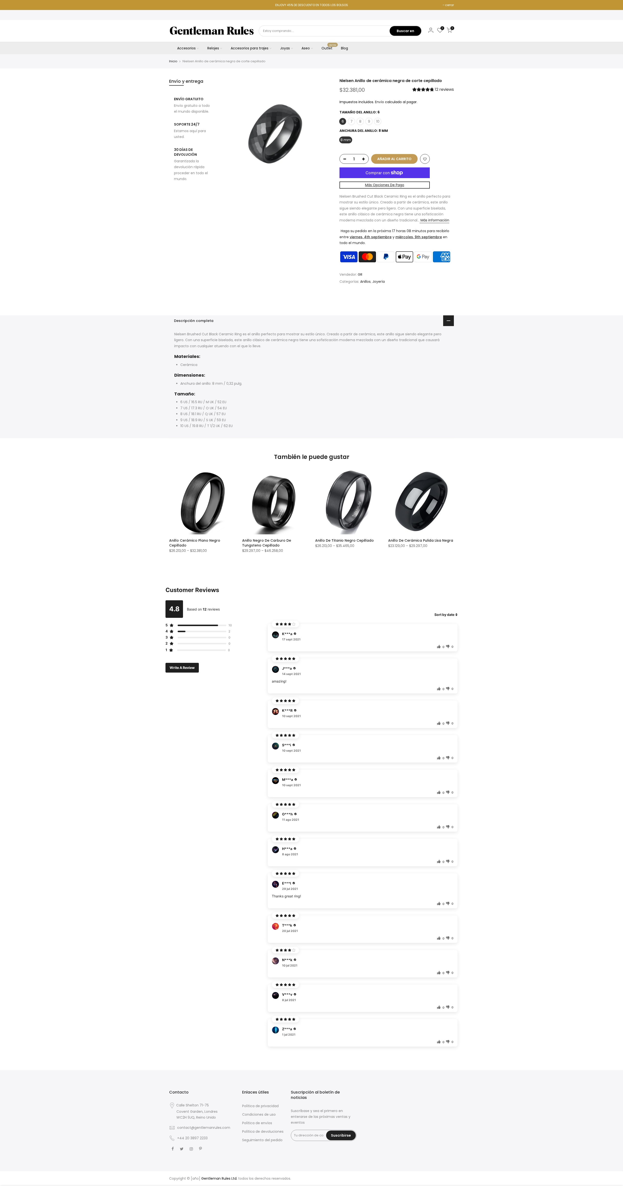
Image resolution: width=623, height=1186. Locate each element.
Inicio (173, 61)
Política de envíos (257, 1123)
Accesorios (186, 48)
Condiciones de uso (259, 1114)
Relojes (213, 48)
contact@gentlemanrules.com (203, 1127)
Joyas (285, 48)
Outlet (328, 47)
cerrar (449, 5)
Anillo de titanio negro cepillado (344, 540)
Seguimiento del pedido (262, 1140)
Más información (434, 220)
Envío (379, 102)
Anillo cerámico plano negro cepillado (194, 543)
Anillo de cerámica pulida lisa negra (420, 540)
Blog (344, 48)
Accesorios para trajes (249, 48)
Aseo (306, 48)
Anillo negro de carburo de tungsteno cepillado (266, 543)
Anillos (365, 281)
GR (360, 274)
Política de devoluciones (263, 1131)
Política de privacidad (260, 1106)
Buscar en (405, 30)
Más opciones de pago (384, 185)
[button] (433, 90)
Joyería (378, 281)
